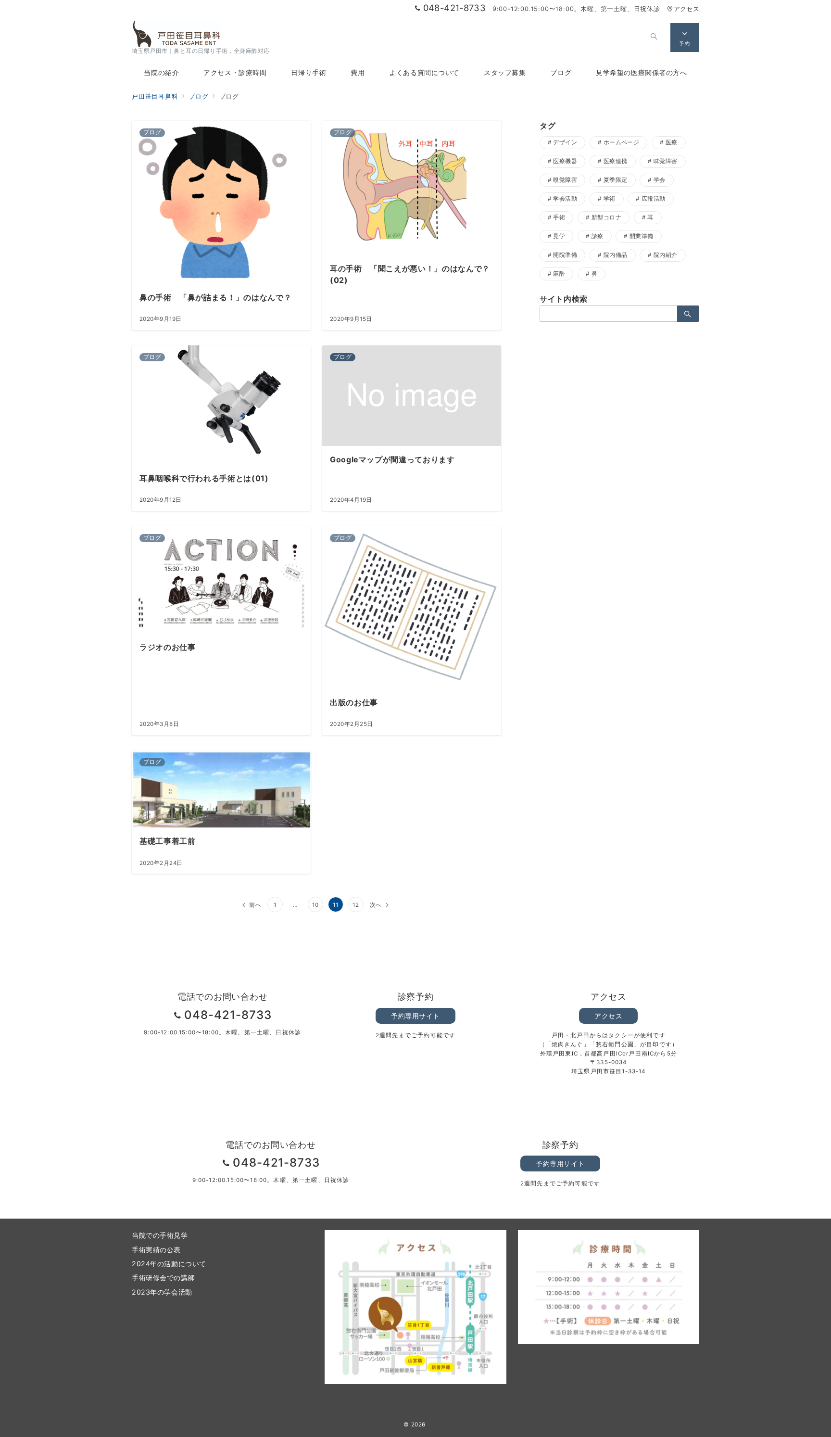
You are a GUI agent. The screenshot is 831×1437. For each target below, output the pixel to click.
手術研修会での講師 (163, 1277)
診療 (598, 236)
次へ (376, 905)
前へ (255, 905)
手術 (559, 217)
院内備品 (616, 255)
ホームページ (622, 142)
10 (315, 905)
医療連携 (616, 161)
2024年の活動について (169, 1263)
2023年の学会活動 (162, 1292)
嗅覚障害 (565, 180)
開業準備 (642, 236)
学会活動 (565, 198)
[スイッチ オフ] (654, 37)
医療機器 (565, 161)
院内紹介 (666, 255)
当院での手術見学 (160, 1235)
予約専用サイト (415, 1016)
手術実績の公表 (156, 1250)
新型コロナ (606, 217)
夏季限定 (616, 180)
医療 (672, 142)
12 (356, 905)
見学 (559, 236)
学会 (660, 180)
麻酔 (559, 273)
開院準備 (565, 255)
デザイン (565, 142)
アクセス (686, 9)
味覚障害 (666, 161)
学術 (610, 198)
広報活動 (654, 198)
